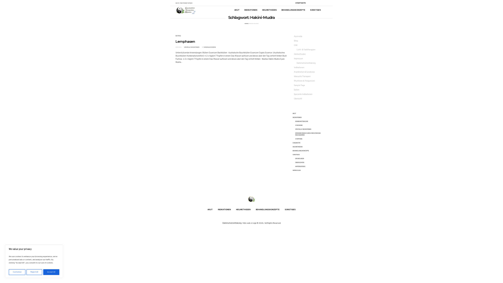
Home (246, 23)
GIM (295, 45)
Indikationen (299, 67)
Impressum (298, 59)
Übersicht (298, 99)
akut (294, 113)
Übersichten (299, 162)
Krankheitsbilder (301, 121)
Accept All (51, 272)
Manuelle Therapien (302, 76)
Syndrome (299, 125)
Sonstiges (296, 155)
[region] (34, 261)
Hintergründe (300, 166)
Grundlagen (299, 158)
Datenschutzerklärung (306, 63)
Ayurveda (298, 36)
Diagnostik (296, 143)
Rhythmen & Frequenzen (304, 81)
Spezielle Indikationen (191, 47)
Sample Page (299, 85)
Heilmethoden (300, 54)
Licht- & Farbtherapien (306, 50)
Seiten (296, 90)
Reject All (34, 272)
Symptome (298, 139)
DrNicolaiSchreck (210, 47)
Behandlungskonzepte (301, 151)
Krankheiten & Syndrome (304, 72)
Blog (296, 41)
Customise (17, 272)
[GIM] (251, 199)
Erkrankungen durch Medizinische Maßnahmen (308, 134)
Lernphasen (185, 41)
